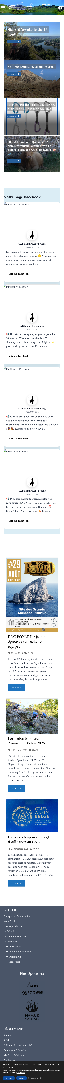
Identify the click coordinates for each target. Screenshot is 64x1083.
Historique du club (13, 926)
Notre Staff (9, 921)
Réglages (34, 1078)
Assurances (14, 946)
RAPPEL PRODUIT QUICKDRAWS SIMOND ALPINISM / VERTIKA (31, 107)
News (30, 652)
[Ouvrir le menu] (3, 7)
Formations (14, 956)
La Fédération (11, 941)
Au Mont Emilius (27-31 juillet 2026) (31, 67)
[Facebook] (60, 7)
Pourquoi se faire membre (17, 916)
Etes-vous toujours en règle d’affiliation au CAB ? (29, 839)
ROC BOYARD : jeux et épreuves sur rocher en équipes (27, 641)
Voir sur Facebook (18, 273)
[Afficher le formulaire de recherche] (10, 8)
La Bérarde (9, 931)
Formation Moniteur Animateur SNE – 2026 (26, 741)
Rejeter (21, 1078)
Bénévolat (14, 961)
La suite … (12, 41)
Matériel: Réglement (14, 1055)
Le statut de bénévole (15, 936)
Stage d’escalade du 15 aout (28, 31)
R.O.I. (7, 1040)
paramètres (20, 1072)
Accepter (9, 1078)
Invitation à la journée (20, 951)
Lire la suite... (16, 687)
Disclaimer (9, 1060)
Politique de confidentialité (18, 1045)
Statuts (7, 1035)
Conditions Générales (15, 1050)
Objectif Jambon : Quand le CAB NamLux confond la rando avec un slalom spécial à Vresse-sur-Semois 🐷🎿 (32, 148)
